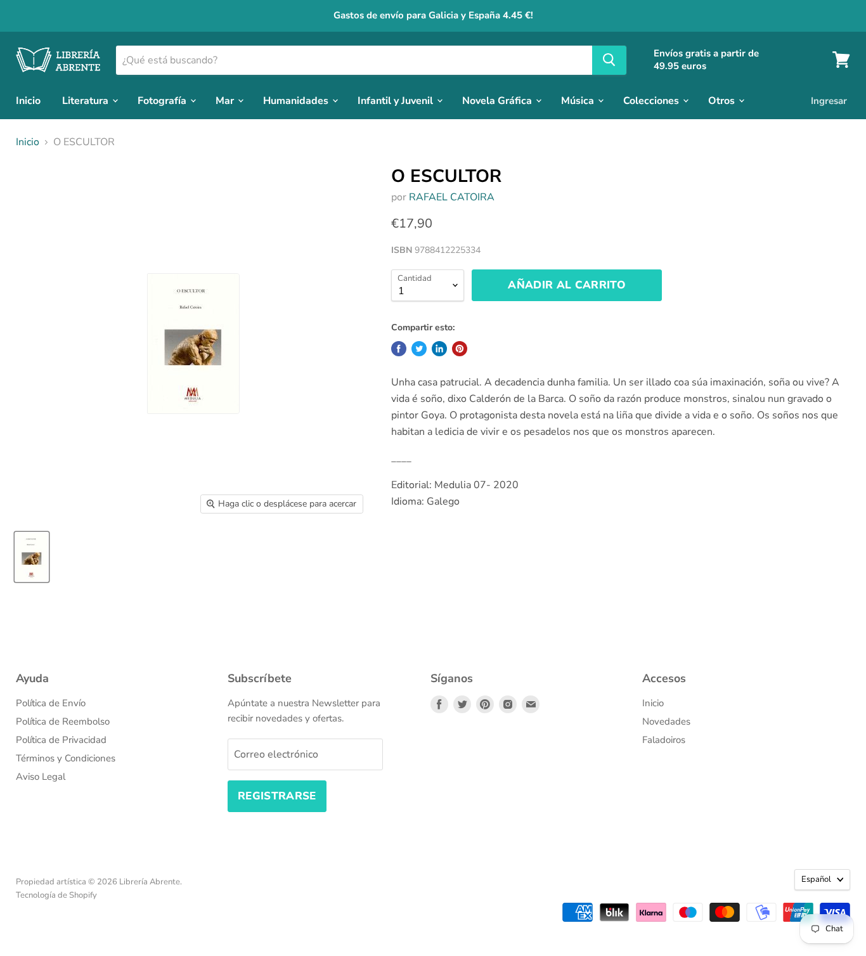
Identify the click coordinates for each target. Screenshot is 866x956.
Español (816, 879)
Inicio (28, 100)
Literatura (86, 100)
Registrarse (277, 796)
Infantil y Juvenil (397, 100)
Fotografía (163, 100)
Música (579, 100)
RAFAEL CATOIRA (451, 197)
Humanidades (297, 100)
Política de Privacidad (61, 739)
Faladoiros (663, 739)
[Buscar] (609, 59)
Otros (722, 100)
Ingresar (829, 100)
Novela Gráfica (498, 100)
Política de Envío (51, 703)
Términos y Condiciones (65, 758)
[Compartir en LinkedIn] (439, 348)
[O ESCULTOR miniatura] (32, 557)
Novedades (666, 721)
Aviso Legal (40, 776)
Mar (226, 100)
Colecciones (652, 100)
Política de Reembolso (63, 721)
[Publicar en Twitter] (419, 348)
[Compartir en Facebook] (398, 348)
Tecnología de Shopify (56, 895)
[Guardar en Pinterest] (459, 348)
